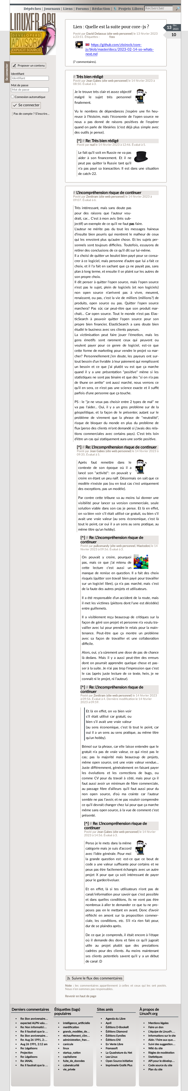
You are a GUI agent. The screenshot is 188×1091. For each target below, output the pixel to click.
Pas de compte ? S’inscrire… (32, 113)
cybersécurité (71, 1065)
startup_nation (72, 1052)
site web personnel (120, 33)
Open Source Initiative (119, 1061)
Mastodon (143, 546)
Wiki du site (155, 1048)
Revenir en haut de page (80, 996)
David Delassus (96, 33)
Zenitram (92, 196)
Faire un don (155, 1027)
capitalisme (70, 1056)
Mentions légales (158, 1023)
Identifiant (17, 74)
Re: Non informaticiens (34, 1027)
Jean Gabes (93, 80)
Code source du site (160, 1065)
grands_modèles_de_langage (80, 1031)
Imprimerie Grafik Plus (119, 1065)
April (108, 1023)
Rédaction (101, 9)
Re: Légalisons (28, 1048)
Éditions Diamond (116, 1031)
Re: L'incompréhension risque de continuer (121, 447)
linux (66, 1048)
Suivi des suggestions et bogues (167, 1044)
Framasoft (112, 1048)
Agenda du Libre (115, 1018)
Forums (82, 9)
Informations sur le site (162, 1035)
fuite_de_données (74, 1061)
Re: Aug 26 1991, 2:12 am (36, 1039)
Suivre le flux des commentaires (97, 978)
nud (92, 144)
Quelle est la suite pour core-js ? (117, 26)
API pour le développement (164, 1061)
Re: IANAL (26, 1061)
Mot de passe (19, 85)
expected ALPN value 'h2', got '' (39, 1023)
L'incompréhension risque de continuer (108, 193)
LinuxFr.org (33, 31)
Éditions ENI (113, 1039)
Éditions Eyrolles (116, 1035)
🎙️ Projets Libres (128, 9)
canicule (68, 1044)
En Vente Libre (114, 1044)
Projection (26, 1052)
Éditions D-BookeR (117, 1027)
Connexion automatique (30, 97)
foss (112, 37)
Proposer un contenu (31, 65)
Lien (77, 26)
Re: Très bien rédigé (102, 141)
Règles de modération (161, 1052)
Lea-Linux (111, 1056)
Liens (68, 9)
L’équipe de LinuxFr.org (162, 1031)
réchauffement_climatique (79, 1035)
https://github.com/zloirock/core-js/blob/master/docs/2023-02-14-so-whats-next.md (120, 49)
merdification (71, 1027)
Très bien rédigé (89, 77)
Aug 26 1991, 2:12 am (33, 1044)
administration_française (78, 1039)
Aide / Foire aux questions (164, 1039)
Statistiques (155, 1056)
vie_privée (69, 1069)
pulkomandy (101, 546)
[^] (79, 141)
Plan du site (155, 1069)
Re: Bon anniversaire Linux (36, 1018)
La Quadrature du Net (119, 1052)
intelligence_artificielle (76, 1023)
